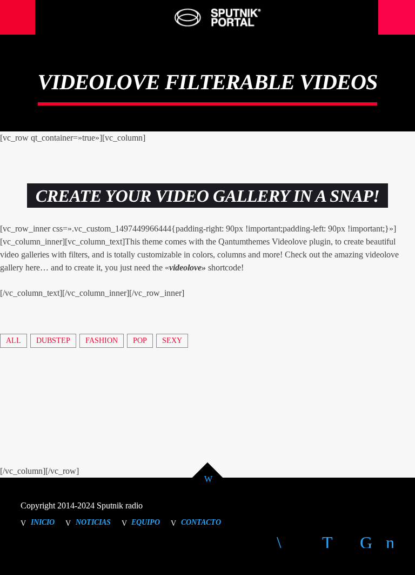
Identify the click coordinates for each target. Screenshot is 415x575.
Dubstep (53, 340)
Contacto (201, 522)
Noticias (93, 522)
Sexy (172, 340)
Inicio (43, 522)
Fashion (101, 340)
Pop (140, 340)
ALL (13, 340)
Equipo (145, 522)
